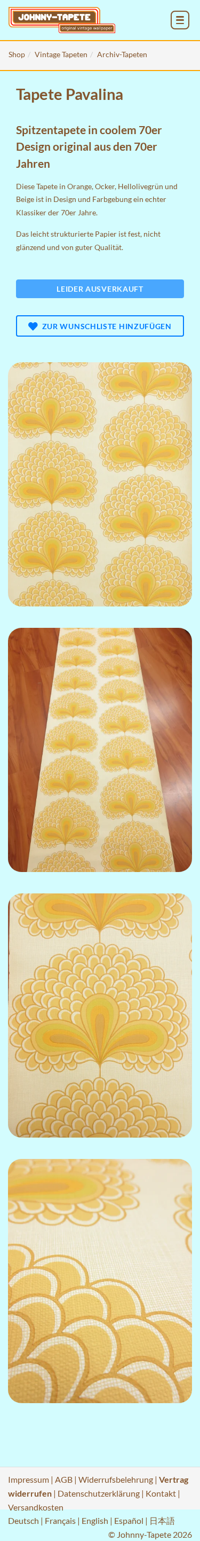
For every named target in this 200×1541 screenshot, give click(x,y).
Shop (17, 54)
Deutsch (23, 1520)
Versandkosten (35, 1507)
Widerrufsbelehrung (115, 1479)
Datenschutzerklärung (99, 1493)
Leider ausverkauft (100, 288)
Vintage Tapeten (61, 54)
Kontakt (161, 1493)
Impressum (28, 1479)
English (95, 1520)
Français (60, 1520)
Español (128, 1520)
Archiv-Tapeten (122, 54)
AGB (64, 1479)
